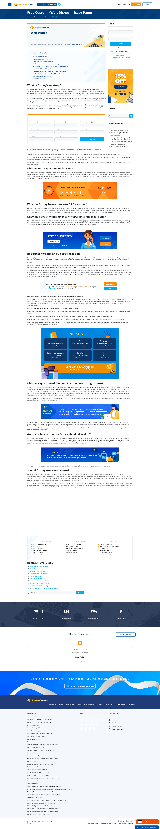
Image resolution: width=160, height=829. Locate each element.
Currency (56, 136)
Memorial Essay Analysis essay (39, 571)
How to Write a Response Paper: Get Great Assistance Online (43, 795)
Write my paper (110, 284)
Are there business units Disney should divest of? (46, 74)
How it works (53, 704)
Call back (53, 4)
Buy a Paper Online (32, 753)
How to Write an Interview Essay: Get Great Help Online (42, 808)
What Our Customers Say (80, 634)
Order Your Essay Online (33, 767)
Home (119, 4)
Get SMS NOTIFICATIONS (80, 343)
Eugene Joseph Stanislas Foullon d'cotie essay (44, 588)
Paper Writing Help (32, 783)
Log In (121, 44)
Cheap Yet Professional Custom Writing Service (40, 764)
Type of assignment (59, 122)
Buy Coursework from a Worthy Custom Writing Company (43, 758)
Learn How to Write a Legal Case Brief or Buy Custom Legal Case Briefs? (46, 800)
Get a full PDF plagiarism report (80, 355)
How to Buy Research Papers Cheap (37, 770)
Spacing (31, 136)
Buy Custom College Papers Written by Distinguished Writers (43, 778)
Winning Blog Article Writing (34, 797)
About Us (62, 704)
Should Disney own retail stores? (42, 76)
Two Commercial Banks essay (39, 574)
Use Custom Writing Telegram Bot (81, 686)
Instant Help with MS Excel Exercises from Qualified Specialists (44, 786)
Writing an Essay (31, 761)
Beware (100, 704)
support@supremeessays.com (58, 245)
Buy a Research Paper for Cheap (36, 736)
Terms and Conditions (92, 823)
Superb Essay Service (33, 742)
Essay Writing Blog (110, 704)
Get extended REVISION (55, 343)
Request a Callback (117, 726)
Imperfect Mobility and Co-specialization (44, 69)
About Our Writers (90, 704)
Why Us (80, 704)
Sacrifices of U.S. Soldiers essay (39, 583)
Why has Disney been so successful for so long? (46, 64)
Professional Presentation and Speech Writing (39, 733)
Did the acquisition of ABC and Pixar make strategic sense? (49, 71)
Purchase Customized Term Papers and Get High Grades (42, 744)
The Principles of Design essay (39, 566)
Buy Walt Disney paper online (41, 59)
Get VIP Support (104, 355)
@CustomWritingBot (117, 729)
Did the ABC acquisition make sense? (43, 61)
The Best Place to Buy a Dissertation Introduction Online (42, 811)
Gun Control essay (35, 576)
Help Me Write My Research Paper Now (38, 772)
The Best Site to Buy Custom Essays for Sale (39, 722)
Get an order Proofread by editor (104, 343)
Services (125, 4)
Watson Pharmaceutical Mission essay (41, 581)
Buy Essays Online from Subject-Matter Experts (40, 719)
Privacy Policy (104, 823)
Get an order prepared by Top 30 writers (55, 355)
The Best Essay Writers (33, 739)
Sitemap (130, 823)
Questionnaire (77, 649)
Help (110, 289)
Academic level (33, 129)
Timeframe (83, 129)
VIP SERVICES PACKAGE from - (80, 368)
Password (111, 36)
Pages (56, 129)
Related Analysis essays (39, 79)
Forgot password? (120, 55)
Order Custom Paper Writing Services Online (39, 775)
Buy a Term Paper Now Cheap (35, 781)
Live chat (42, 4)
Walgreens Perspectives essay (39, 586)
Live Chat (106, 238)
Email (109, 29)
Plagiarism (131, 704)
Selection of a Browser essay (38, 578)
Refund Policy (113, 823)
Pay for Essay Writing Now (34, 731)
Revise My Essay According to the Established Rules (41, 792)
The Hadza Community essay (38, 569)
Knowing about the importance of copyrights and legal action (50, 66)
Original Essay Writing (33, 725)
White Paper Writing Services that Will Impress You (41, 803)
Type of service (33, 122)
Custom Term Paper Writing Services (37, 728)
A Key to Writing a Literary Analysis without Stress (40, 806)
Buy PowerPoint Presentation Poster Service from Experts (43, 750)
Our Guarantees (71, 704)
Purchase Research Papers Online (36, 756)
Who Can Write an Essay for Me (35, 747)
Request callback (54, 241)
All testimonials (125, 634)
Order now (136, 4)
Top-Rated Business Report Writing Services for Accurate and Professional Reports (49, 789)
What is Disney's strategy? (40, 56)
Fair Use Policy (122, 823)
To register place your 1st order (120, 58)
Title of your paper (85, 122)
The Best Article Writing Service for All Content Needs (41, 814)
